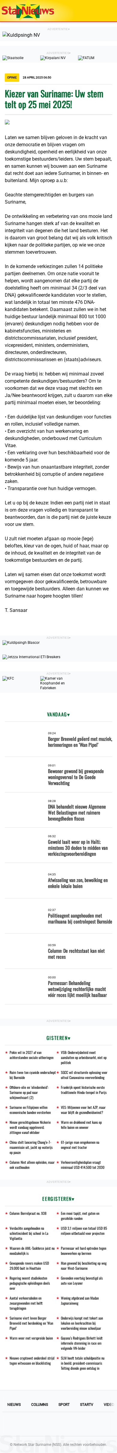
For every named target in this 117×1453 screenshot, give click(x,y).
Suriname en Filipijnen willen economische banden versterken (30, 1110)
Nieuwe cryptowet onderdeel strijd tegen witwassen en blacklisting (32, 1360)
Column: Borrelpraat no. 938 (28, 1213)
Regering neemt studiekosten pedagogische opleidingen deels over (30, 1283)
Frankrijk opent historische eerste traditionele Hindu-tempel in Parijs (83, 1090)
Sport (64, 1405)
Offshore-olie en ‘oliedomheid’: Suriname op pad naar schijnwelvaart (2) (29, 1092)
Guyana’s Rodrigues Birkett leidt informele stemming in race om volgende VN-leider (82, 1343)
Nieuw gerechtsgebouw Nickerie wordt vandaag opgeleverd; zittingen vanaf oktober (30, 1127)
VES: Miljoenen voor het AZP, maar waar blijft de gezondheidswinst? (83, 1110)
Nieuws (14, 1405)
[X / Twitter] (58, 1424)
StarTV (86, 1405)
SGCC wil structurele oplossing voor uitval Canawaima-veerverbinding (84, 1075)
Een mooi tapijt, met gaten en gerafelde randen (80, 1216)
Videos (110, 1405)
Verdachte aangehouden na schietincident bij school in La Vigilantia (29, 1233)
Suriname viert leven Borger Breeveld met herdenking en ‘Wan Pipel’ (31, 1323)
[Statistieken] (114, 1448)
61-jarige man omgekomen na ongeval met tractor (80, 1145)
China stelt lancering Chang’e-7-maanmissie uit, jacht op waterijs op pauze (31, 1147)
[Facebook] (17, 1424)
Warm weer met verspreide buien (31, 1337)
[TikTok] (79, 1424)
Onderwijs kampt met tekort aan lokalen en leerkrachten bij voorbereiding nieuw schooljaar (82, 1323)
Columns (39, 1405)
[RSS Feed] (99, 1424)
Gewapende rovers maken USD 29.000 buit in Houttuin (29, 1265)
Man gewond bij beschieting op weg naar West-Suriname (83, 1265)
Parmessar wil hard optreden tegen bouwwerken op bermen (83, 1251)
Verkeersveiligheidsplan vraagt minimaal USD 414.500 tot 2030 (82, 1165)
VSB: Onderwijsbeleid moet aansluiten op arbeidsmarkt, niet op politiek (83, 1057)
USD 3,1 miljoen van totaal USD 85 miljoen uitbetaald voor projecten (84, 1231)
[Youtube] (38, 1424)
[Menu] (106, 11)
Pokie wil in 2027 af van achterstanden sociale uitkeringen (31, 1055)
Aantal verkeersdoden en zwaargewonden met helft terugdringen (26, 1303)
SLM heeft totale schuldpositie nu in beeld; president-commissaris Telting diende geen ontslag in (82, 1363)
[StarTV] (98, 11)
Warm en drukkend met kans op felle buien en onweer (81, 1125)
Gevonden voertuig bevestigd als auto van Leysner (82, 1280)
